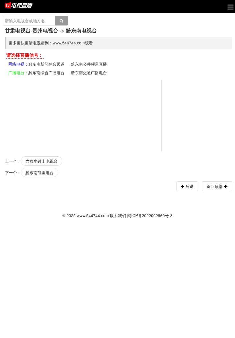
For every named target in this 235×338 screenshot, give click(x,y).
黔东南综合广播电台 (46, 72)
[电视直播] (18, 6)
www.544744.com (93, 215)
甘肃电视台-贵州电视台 (31, 30)
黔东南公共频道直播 (89, 64)
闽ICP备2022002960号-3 (150, 215)
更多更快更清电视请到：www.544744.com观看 (51, 43)
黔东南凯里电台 (40, 172)
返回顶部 (215, 186)
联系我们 (118, 215)
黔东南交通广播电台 (89, 72)
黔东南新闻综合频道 (46, 64)
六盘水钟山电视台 (42, 161)
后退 (188, 186)
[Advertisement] (118, 115)
